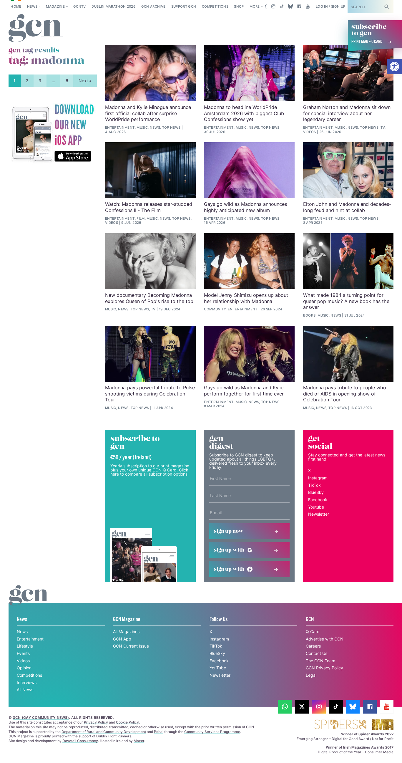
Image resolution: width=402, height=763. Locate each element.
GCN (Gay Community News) (41, 717)
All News (25, 689)
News (32, 6)
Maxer (139, 741)
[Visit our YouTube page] (307, 6)
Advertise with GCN (324, 638)
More (255, 6)
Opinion (24, 667)
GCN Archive (153, 6)
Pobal (158, 731)
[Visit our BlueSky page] (290, 6)
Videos (23, 660)
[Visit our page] (285, 707)
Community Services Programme (212, 731)
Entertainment (30, 638)
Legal (311, 675)
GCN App (122, 638)
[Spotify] (53, 133)
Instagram (318, 477)
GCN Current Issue (131, 645)
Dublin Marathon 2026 (113, 6)
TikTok (314, 485)
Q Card (313, 631)
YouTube (218, 667)
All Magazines (126, 631)
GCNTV (79, 6)
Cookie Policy (127, 722)
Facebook (317, 499)
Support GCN (183, 6)
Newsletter (318, 514)
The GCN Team (320, 660)
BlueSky (316, 492)
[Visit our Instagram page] (273, 6)
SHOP (239, 6)
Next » (85, 80)
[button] (394, 66)
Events (23, 653)
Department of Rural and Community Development (104, 731)
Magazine (55, 6)
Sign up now (228, 531)
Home (16, 6)
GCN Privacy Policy (324, 667)
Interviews (26, 682)
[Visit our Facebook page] (299, 6)
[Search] (386, 6)
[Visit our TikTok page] (282, 6)
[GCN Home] (36, 28)
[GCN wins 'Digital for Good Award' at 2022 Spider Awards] (340, 724)
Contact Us (316, 653)
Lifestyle (25, 645)
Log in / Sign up (330, 6)
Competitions (215, 6)
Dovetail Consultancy (80, 741)
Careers (313, 645)
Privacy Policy (96, 722)
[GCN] (29, 600)
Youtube (316, 506)
